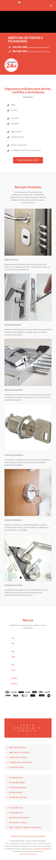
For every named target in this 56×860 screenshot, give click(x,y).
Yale (12, 643)
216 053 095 (19, 47)
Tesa (13, 665)
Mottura (14, 683)
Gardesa (14, 678)
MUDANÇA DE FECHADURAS (19, 817)
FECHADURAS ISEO (16, 792)
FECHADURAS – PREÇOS (18, 822)
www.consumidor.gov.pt (28, 854)
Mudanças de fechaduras (13, 390)
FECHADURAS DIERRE (17, 782)
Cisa (12, 638)
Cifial (13, 657)
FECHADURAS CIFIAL (16, 767)
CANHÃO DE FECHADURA (18, 757)
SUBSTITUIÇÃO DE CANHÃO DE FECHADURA (25, 827)
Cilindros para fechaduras (13, 455)
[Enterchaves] (28, 5)
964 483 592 (19, 51)
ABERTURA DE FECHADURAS (19, 752)
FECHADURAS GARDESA (17, 787)
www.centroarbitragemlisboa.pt (40, 849)
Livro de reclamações (37, 836)
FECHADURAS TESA (16, 808)
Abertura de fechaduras (12, 325)
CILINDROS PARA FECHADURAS (20, 762)
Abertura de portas (11, 259)
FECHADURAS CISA (16, 778)
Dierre (13, 670)
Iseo (12, 651)
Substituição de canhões (13, 585)
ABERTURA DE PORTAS (17, 747)
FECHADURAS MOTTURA (18, 797)
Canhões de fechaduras (13, 520)
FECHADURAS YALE (16, 813)
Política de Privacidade (19, 836)
